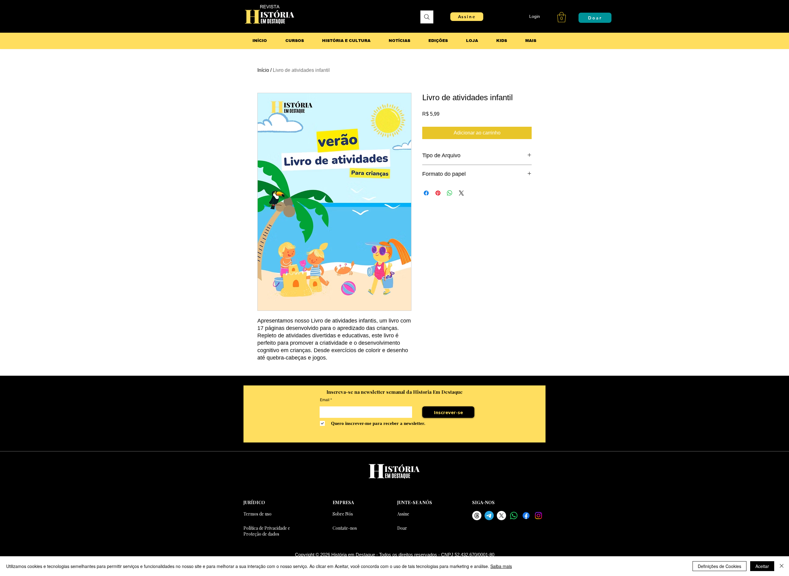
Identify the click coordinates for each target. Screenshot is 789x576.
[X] (501, 515)
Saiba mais (501, 566)
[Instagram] (538, 515)
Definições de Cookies (719, 566)
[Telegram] (489, 515)
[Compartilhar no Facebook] (426, 193)
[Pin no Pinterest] (438, 193)
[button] (561, 17)
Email (324, 400)
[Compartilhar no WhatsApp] (449, 193)
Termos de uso (257, 514)
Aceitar (762, 566)
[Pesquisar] (426, 16)
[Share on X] (461, 193)
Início (263, 70)
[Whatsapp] (513, 515)
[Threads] (476, 515)
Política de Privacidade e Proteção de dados (266, 531)
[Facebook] (526, 515)
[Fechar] (781, 566)
